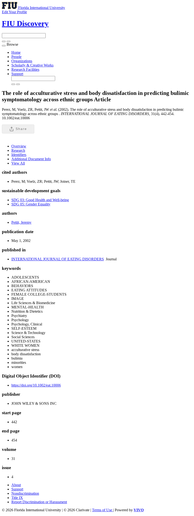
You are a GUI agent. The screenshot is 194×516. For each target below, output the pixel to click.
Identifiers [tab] (18, 155)
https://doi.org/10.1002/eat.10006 (36, 385)
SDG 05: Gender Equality (30, 204)
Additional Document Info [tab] (31, 159)
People (16, 57)
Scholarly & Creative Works (32, 65)
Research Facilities (25, 69)
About (16, 485)
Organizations (21, 61)
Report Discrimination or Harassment (39, 502)
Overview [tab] (18, 146)
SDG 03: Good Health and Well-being (40, 200)
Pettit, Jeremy (21, 222)
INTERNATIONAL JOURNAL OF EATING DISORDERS (57, 259)
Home (16, 52)
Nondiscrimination (25, 493)
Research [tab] (18, 150)
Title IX (17, 498)
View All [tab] (18, 163)
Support (17, 74)
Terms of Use (102, 510)
